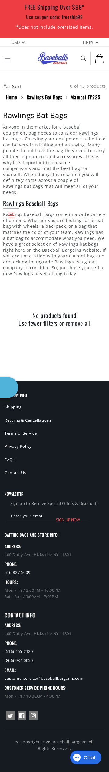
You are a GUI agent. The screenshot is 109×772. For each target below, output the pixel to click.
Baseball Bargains (70, 741)
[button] (7, 58)
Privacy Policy (18, 446)
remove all (78, 323)
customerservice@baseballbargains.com (44, 678)
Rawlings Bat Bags (44, 97)
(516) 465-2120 (19, 651)
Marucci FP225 (85, 97)
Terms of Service (21, 433)
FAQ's (10, 459)
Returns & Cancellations (28, 420)
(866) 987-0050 (19, 660)
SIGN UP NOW (68, 519)
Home (11, 97)
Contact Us (15, 472)
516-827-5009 (17, 572)
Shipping (13, 407)
